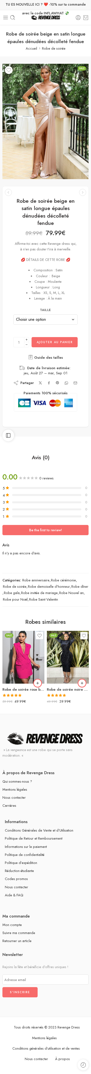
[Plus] (26, 339)
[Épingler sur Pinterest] (57, 383)
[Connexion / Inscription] (78, 17)
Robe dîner (79, 586)
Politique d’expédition (21, 862)
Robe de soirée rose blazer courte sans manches (23, 689)
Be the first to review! (45, 529)
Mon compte (12, 924)
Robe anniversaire (36, 580)
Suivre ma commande (18, 932)
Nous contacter (14, 797)
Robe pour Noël (15, 599)
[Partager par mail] (75, 383)
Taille (45, 310)
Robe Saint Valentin (43, 599)
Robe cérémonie (63, 580)
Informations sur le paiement (26, 846)
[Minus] (26, 344)
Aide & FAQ (14, 895)
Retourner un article (17, 940)
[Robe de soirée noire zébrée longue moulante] (68, 657)
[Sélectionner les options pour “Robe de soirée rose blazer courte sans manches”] (37, 683)
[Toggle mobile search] (12, 17)
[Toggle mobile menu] (5, 17)
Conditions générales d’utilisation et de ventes (46, 1048)
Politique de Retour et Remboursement (33, 838)
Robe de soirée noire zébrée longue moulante (68, 689)
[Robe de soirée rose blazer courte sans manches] (23, 657)
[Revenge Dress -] (45, 18)
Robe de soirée (54, 48)
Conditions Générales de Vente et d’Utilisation (39, 830)
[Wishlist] (9, 70)
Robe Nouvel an (71, 592)
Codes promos (16, 878)
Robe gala (12, 592)
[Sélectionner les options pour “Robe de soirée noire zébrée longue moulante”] (82, 683)
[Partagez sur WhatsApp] (66, 383)
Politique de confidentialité (24, 854)
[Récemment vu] (83, 1064)
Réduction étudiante (19, 870)
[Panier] (86, 17)
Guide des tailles (48, 357)
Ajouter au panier (55, 342)
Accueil (31, 48)
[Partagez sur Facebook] (49, 383)
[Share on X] (40, 383)
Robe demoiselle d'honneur (49, 586)
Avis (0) (41, 457)
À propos (62, 1058)
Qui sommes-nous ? (17, 781)
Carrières (9, 805)
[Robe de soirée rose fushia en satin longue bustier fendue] (82, 192)
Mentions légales (14, 789)
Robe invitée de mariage (39, 592)
